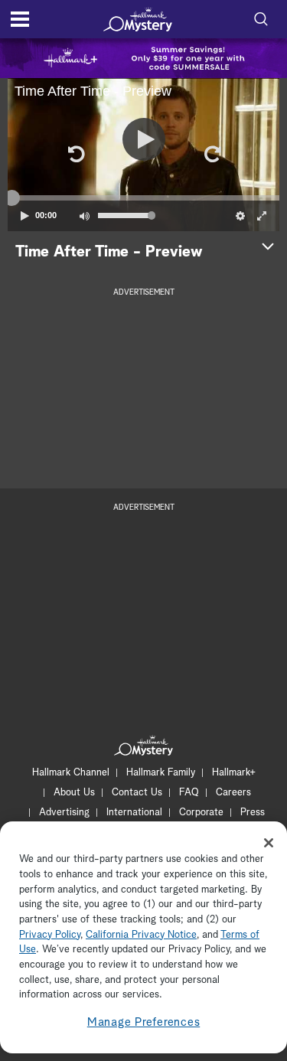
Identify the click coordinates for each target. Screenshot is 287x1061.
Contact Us (137, 793)
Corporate (201, 813)
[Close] (268, 843)
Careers (233, 793)
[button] (76, 154)
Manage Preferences (144, 1022)
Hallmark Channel (70, 773)
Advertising (64, 813)
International (134, 813)
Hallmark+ (234, 773)
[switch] (84, 216)
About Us (74, 793)
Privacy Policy (49, 935)
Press (252, 813)
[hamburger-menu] (20, 19)
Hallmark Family (160, 773)
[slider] (143, 197)
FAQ (189, 793)
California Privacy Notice (141, 935)
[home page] (137, 19)
